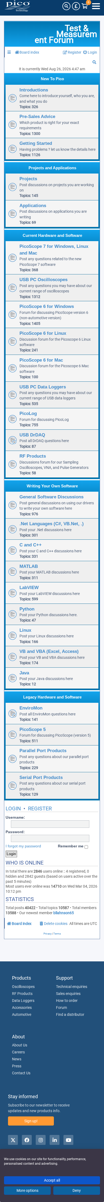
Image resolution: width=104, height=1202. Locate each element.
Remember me (71, 846)
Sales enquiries (68, 993)
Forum (61, 1007)
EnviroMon (30, 708)
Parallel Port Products (42, 750)
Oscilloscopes (23, 986)
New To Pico (52, 78)
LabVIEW (29, 587)
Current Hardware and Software (52, 235)
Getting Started (35, 143)
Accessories (22, 1007)
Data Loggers (23, 1000)
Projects (28, 178)
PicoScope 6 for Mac (41, 360)
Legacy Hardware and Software (52, 697)
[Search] (66, 6)
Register (40, 808)
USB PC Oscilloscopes (43, 279)
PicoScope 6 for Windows (46, 306)
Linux (25, 630)
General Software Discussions (51, 496)
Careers (18, 1052)
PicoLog (28, 413)
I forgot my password (23, 846)
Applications (32, 205)
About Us (19, 1045)
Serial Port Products (41, 777)
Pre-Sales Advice (37, 116)
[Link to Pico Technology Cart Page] (85, 6)
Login (13, 808)
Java (24, 672)
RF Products (32, 456)
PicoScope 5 (32, 729)
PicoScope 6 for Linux (42, 333)
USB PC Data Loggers (42, 386)
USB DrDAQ (32, 435)
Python (26, 609)
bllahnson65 (63, 913)
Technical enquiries (71, 986)
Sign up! (31, 1121)
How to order (67, 1000)
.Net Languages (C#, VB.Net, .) (51, 523)
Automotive (21, 1014)
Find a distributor (70, 1014)
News (16, 1059)
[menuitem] (90, 52)
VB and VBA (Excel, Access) (49, 651)
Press (16, 1066)
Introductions (33, 90)
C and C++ (30, 544)
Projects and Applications (52, 168)
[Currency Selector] (76, 6)
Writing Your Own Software (52, 486)
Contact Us (21, 1073)
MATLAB (28, 566)
